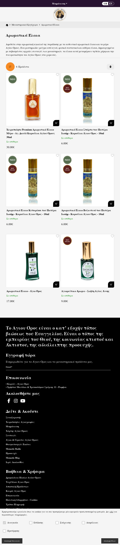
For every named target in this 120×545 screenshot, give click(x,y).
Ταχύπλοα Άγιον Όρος (18, 482)
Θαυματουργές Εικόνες (18, 444)
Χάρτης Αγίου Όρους (17, 431)
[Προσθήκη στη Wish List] (57, 74)
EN (110, 3)
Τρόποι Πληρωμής (15, 504)
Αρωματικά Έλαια (50, 24)
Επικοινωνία (12, 495)
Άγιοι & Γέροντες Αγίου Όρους (22, 439)
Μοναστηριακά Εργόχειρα (25, 24)
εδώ (111, 511)
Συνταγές (11, 435)
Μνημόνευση (12, 426)
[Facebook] (9, 401)
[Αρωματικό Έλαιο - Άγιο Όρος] (32, 261)
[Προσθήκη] (56, 123)
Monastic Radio (13, 448)
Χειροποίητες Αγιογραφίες (20, 422)
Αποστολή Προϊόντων (17, 486)
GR (105, 3)
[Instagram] (16, 401)
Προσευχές (11, 453)
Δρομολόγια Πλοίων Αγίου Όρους (23, 477)
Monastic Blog (13, 457)
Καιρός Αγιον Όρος (16, 490)
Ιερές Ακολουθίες (15, 462)
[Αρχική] (7, 24)
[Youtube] (23, 401)
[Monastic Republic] (60, 14)
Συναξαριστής (13, 417)
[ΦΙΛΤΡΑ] (10, 66)
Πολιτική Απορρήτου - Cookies (21, 499)
